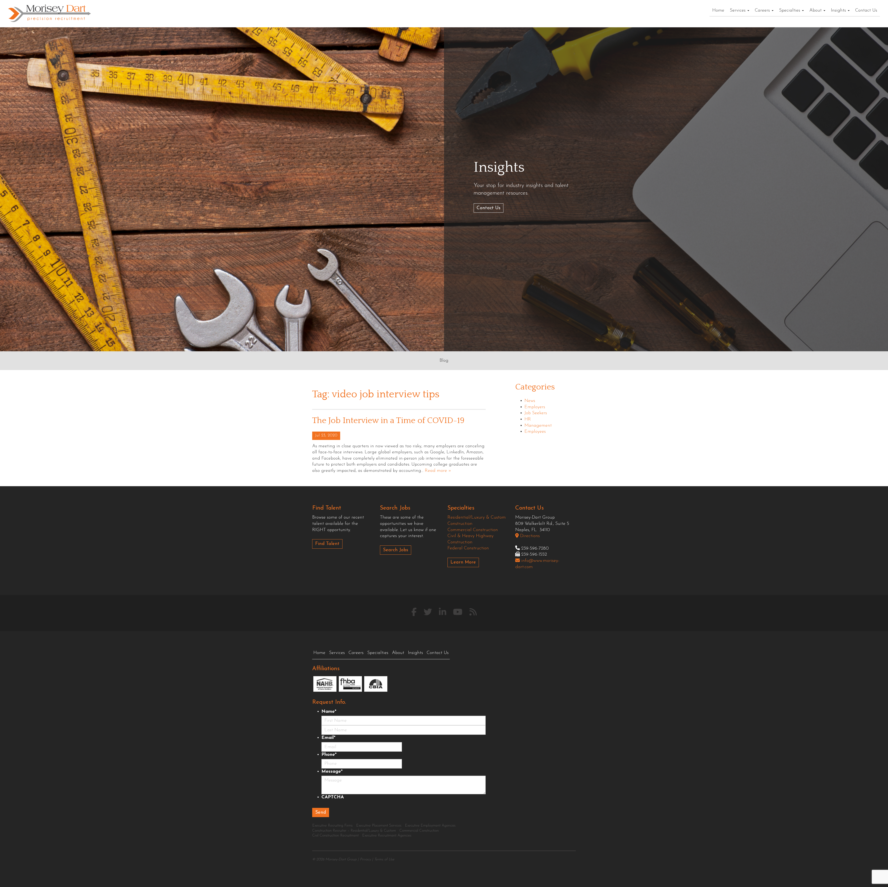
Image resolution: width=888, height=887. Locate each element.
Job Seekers (535, 413)
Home (718, 10)
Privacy (365, 859)
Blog (444, 360)
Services (738, 10)
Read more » (438, 470)
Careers (763, 10)
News (529, 400)
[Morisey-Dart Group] (49, 13)
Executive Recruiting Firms (332, 826)
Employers (534, 407)
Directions (529, 536)
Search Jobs (395, 550)
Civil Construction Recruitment (335, 835)
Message (331, 771)
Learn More (463, 562)
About (816, 10)
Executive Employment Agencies (430, 826)
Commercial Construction (472, 530)
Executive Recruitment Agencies (386, 835)
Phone (328, 754)
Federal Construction (468, 548)
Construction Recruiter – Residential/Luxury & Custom (354, 831)
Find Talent (327, 544)
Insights (839, 10)
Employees (535, 431)
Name (328, 711)
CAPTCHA (332, 797)
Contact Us (866, 10)
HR (527, 419)
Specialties (790, 10)
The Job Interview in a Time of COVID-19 (388, 420)
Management (538, 425)
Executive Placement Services (378, 826)
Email (328, 737)
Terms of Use (384, 859)
